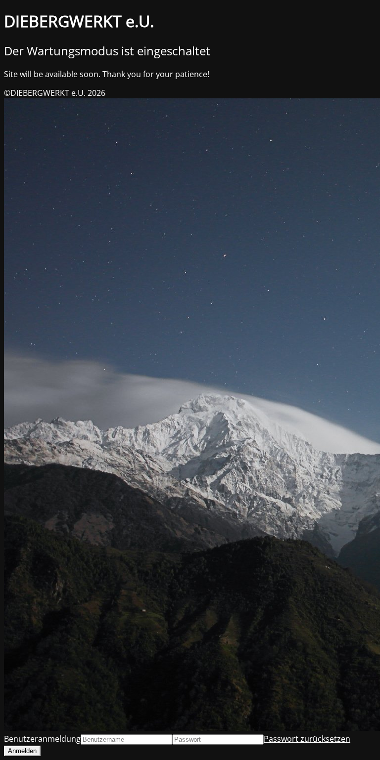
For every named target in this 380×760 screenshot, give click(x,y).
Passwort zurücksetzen (307, 738)
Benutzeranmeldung (42, 738)
